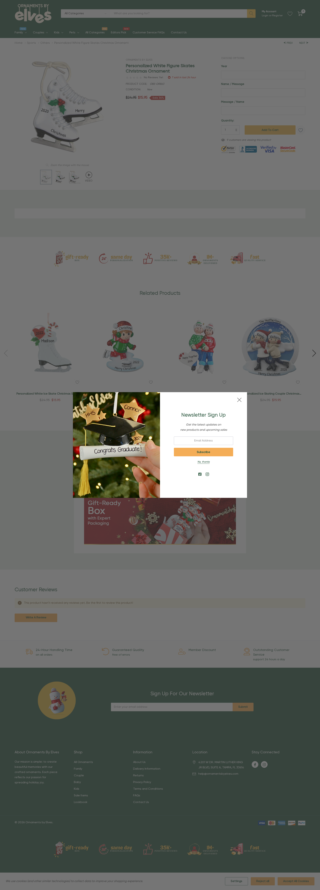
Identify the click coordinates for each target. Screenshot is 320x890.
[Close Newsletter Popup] (239, 400)
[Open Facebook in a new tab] (200, 474)
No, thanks (203, 462)
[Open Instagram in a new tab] (207, 474)
